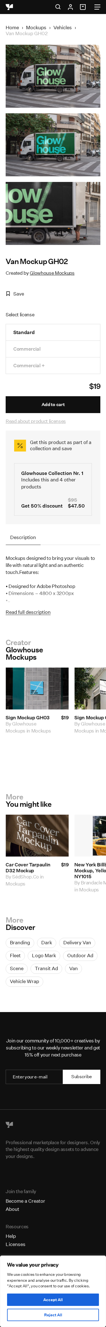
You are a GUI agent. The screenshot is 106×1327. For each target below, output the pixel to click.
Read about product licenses (36, 421)
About (12, 1209)
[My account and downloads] (70, 7)
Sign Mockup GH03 (28, 718)
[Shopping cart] (83, 7)
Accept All (53, 1299)
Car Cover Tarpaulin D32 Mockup (28, 868)
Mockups (36, 27)
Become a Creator (25, 1201)
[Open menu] (97, 7)
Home (12, 27)
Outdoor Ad (80, 955)
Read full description (28, 612)
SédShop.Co (25, 877)
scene (16, 968)
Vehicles (62, 27)
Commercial (27, 349)
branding (20, 942)
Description (23, 537)
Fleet (15, 955)
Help (11, 1236)
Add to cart (53, 404)
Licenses (15, 1244)
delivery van (77, 942)
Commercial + (29, 365)
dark (46, 942)
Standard (23, 332)
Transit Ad (46, 968)
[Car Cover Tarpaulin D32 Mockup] (37, 836)
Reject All (53, 1314)
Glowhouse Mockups (52, 273)
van (73, 968)
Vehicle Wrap (24, 981)
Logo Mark (44, 955)
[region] (53, 1291)
